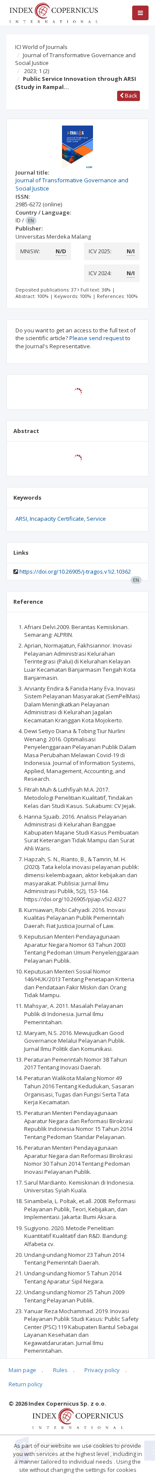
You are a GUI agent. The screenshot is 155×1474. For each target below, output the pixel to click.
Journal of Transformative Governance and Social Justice (75, 59)
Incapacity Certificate (57, 518)
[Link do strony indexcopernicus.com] (77, 1418)
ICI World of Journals (41, 47)
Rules (60, 1370)
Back (130, 95)
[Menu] (140, 13)
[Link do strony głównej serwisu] (53, 12)
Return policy (26, 1384)
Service (96, 518)
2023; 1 (36, 71)
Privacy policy (102, 1370)
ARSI (21, 518)
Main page (22, 1370)
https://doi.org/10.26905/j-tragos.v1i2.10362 (75, 571)
